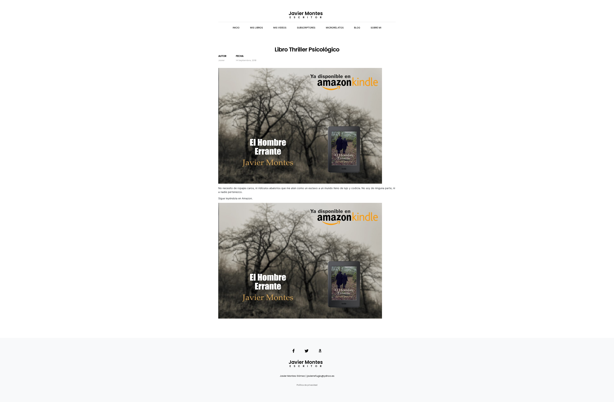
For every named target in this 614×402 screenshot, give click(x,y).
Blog (357, 27)
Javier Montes (306, 13)
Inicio (236, 27)
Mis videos (279, 27)
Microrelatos (335, 27)
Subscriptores (306, 27)
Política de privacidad (307, 385)
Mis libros (256, 27)
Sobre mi (376, 27)
